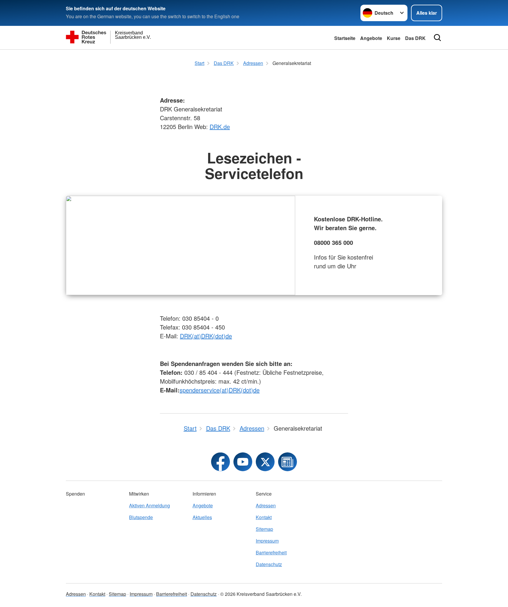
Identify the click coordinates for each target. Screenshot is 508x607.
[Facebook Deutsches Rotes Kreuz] (220, 461)
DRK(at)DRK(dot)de (206, 336)
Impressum (267, 540)
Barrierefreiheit (271, 552)
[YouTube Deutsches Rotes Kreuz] (242, 461)
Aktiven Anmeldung (149, 505)
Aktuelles (202, 517)
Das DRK (415, 38)
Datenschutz (269, 564)
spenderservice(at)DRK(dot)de (220, 390)
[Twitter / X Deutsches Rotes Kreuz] (265, 461)
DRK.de (220, 126)
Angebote (371, 38)
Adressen (266, 505)
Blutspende (141, 517)
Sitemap (264, 529)
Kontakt (264, 517)
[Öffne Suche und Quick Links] (437, 37)
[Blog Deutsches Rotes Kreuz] (287, 461)
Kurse (393, 38)
